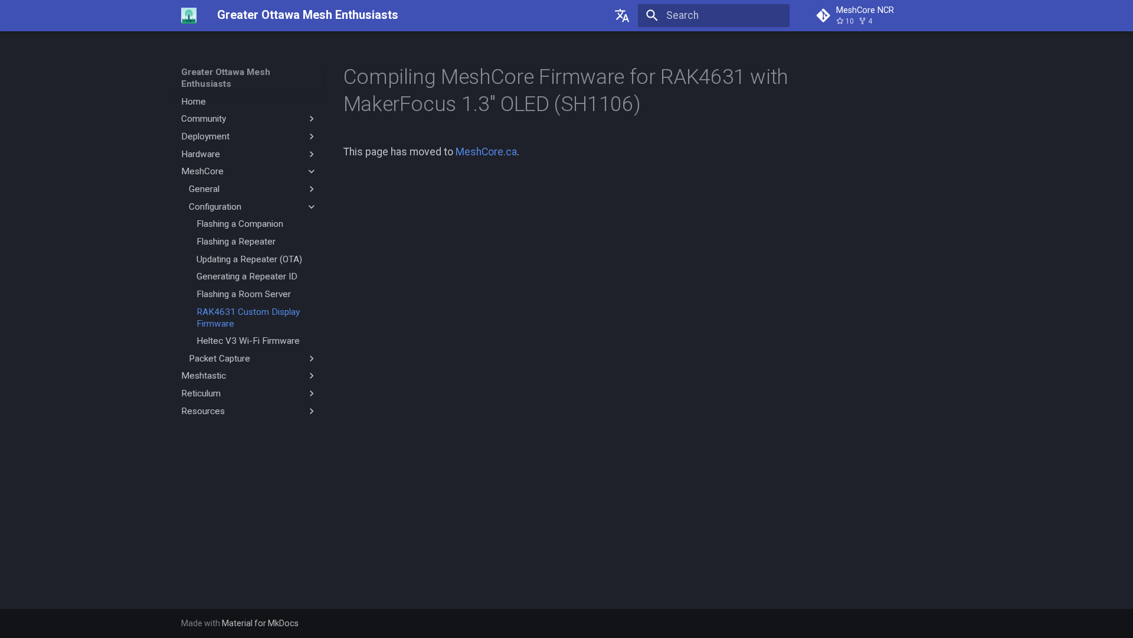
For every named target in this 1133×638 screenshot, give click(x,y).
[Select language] (623, 15)
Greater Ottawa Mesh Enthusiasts (225, 78)
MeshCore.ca (486, 152)
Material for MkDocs (260, 623)
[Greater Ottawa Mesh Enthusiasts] (189, 15)
